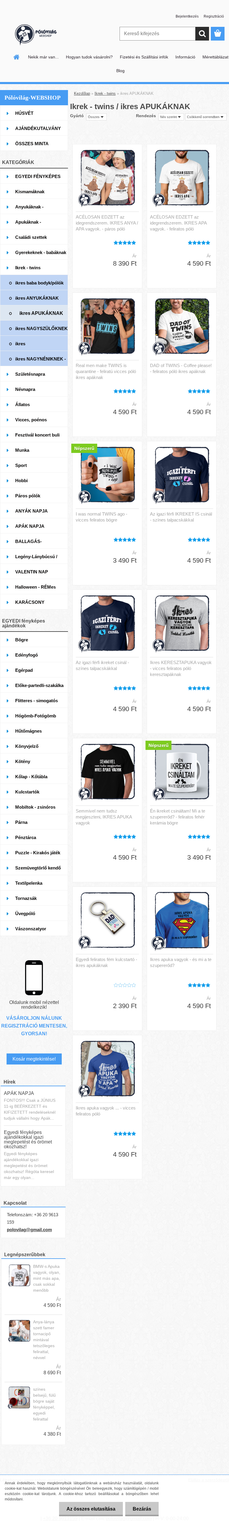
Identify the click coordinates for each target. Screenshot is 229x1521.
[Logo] (41, 34)
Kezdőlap (82, 93)
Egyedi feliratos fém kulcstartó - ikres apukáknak (106, 962)
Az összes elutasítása (90, 1508)
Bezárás (142, 1508)
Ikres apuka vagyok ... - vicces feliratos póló (106, 1110)
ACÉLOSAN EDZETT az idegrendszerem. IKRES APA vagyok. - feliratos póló (178, 222)
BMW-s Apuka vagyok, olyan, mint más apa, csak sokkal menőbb (46, 1278)
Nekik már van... (43, 57)
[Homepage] (16, 57)
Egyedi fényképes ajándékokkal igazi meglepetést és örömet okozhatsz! (28, 1139)
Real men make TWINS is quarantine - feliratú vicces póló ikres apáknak (106, 371)
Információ (185, 57)
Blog (120, 70)
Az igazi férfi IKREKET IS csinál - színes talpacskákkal (181, 516)
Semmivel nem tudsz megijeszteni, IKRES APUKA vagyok (104, 816)
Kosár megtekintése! (34, 1059)
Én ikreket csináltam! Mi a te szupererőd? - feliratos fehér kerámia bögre (177, 816)
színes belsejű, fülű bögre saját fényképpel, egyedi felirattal (44, 1404)
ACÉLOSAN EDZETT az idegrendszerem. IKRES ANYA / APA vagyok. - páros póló (107, 222)
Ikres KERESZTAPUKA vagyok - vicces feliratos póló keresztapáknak (181, 668)
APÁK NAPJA (19, 1093)
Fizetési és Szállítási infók (144, 57)
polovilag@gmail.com (29, 1229)
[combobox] (171, 116)
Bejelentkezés (187, 16)
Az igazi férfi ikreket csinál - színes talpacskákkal (102, 665)
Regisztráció (214, 16)
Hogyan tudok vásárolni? (89, 57)
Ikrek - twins (105, 93)
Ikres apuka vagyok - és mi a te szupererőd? (180, 962)
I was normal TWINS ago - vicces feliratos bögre (101, 516)
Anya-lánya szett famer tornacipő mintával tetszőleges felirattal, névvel (44, 1339)
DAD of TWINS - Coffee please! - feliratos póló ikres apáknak (181, 368)
